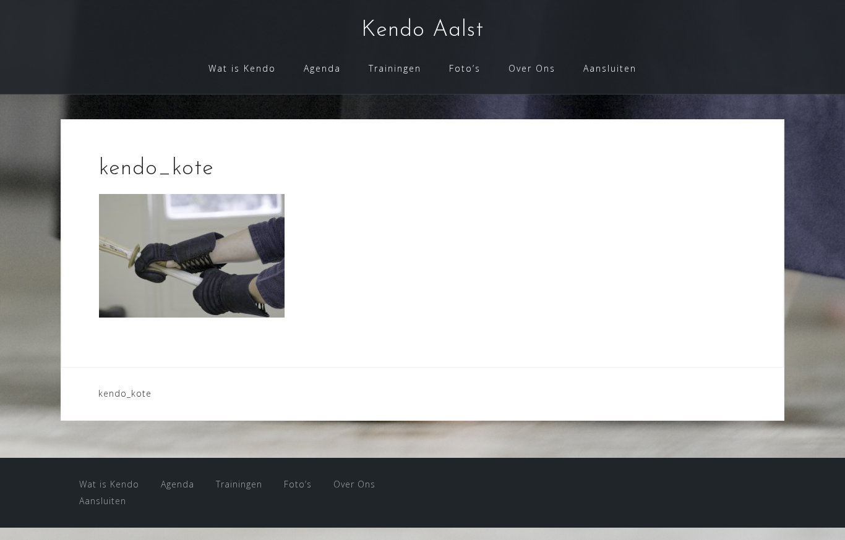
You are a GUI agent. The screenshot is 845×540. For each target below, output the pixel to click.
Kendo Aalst (422, 30)
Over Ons (531, 68)
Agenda (322, 68)
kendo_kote (125, 393)
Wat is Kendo (242, 68)
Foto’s (465, 68)
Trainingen (395, 68)
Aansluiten (610, 68)
